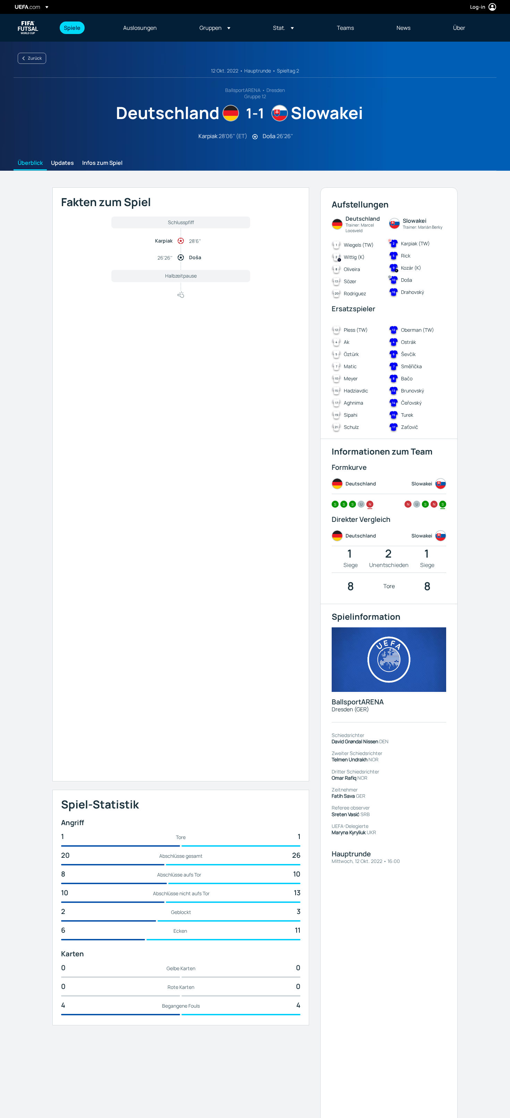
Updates (62, 163)
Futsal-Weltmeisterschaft (28, 27)
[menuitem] (84, 27)
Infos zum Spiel (102, 163)
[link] (72, 27)
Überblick (30, 163)
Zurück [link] (35, 58)
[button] (215, 27)
